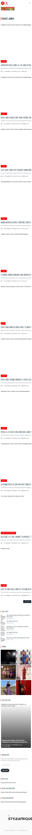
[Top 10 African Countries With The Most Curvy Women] (8, 657)
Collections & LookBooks (8, 533)
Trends (3, 61)
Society (4, 113)
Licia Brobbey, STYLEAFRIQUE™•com (12, 71)
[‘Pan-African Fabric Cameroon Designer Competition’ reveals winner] (8, 672)
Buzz (3, 323)
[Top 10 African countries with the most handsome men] (23, 657)
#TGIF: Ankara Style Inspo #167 (12, 632)
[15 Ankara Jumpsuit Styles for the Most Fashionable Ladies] (23, 672)
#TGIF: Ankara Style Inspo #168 (12, 621)
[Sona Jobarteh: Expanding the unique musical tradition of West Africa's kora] (23, 687)
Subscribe (5, 770)
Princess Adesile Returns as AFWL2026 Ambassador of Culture (18, 638)
